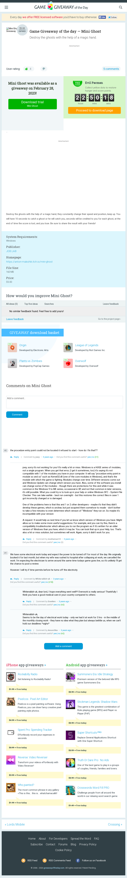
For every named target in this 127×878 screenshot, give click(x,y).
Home (32, 838)
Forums (63, 844)
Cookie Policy (63, 850)
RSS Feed (32, 860)
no (93, 457)
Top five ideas (31, 304)
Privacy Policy (87, 844)
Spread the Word (81, 838)
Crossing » (115, 824)
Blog (73, 844)
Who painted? (26, 784)
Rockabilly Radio (27, 674)
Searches (49, 304)
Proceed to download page (94, 110)
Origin (22, 345)
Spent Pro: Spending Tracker (35, 729)
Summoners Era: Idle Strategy (95, 674)
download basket (34, 332)
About (42, 838)
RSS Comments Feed (60, 860)
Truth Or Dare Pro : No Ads (93, 760)
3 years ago (48, 457)
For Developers (58, 838)
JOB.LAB (11, 251)
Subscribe (37, 844)
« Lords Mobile (15, 824)
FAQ (96, 838)
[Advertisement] (76, 55)
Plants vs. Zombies (30, 361)
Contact (50, 844)
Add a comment (63, 646)
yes (89, 457)
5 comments (111, 68)
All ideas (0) (12, 304)
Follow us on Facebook (94, 860)
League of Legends (86, 345)
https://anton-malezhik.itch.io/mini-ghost (29, 261)
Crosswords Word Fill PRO (93, 787)
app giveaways (26, 665)
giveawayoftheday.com (54, 868)
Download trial (32, 103)
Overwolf (80, 361)
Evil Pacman (94, 83)
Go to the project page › (109, 319)
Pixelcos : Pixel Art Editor (33, 699)
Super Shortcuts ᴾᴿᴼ (89, 732)
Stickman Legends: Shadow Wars (97, 701)
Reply (16, 457)
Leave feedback (111, 304)
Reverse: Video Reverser (33, 757)
